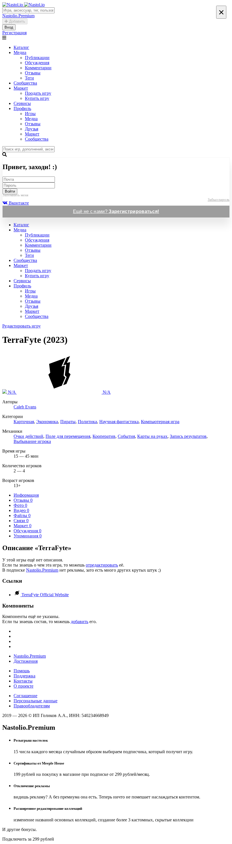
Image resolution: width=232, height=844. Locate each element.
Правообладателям (32, 705)
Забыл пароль (218, 199)
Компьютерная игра (160, 421)
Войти (10, 191)
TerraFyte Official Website (45, 594)
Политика (87, 421)
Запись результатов (188, 436)
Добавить (16, 21)
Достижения (26, 661)
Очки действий (28, 436)
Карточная (24, 421)
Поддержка (24, 675)
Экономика (47, 421)
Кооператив (104, 436)
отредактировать (102, 565)
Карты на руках (152, 436)
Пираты (68, 421)
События (126, 436)
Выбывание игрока (32, 441)
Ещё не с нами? (116, 211)
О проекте (23, 686)
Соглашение (25, 695)
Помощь (22, 670)
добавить (79, 621)
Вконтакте (18, 203)
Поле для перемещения (68, 436)
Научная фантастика (119, 421)
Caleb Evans (25, 406)
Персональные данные (35, 700)
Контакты (23, 681)
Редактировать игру (21, 326)
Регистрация (14, 32)
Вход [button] (9, 27)
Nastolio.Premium (42, 570)
